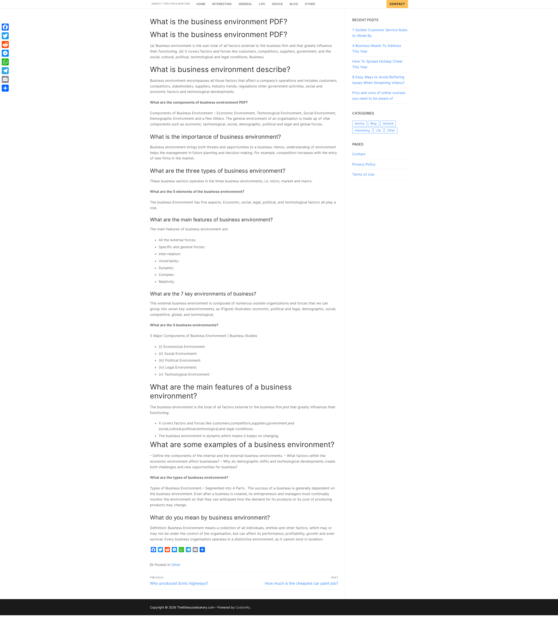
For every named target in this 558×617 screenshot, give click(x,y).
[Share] (5, 88)
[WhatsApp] (5, 62)
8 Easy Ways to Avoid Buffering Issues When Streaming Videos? (378, 80)
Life (378, 130)
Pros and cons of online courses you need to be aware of (378, 96)
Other (175, 564)
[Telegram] (5, 70)
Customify (243, 607)
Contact (397, 4)
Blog (373, 123)
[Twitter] (5, 35)
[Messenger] (5, 53)
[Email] (5, 79)
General (388, 123)
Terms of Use (363, 174)
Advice (359, 123)
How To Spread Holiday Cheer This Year (377, 64)
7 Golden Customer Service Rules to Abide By (379, 33)
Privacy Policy (364, 164)
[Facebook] (5, 27)
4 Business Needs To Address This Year (376, 48)
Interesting (362, 130)
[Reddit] (5, 44)
